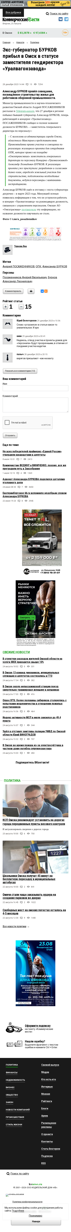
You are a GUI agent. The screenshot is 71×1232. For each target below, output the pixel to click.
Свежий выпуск (50, 1065)
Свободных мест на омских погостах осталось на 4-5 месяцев (34, 911)
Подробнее (18, 1210)
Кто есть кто (48, 1079)
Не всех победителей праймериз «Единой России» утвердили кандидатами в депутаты (32, 453)
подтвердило (29, 209)
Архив (44, 1115)
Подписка (47, 1156)
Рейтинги (46, 1101)
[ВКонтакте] (42, 291)
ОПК (38, 266)
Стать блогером (50, 1148)
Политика (12, 780)
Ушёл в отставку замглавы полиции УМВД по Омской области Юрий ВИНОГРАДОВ (34, 733)
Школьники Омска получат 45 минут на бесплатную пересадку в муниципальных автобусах (29, 879)
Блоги (44, 1108)
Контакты (47, 1141)
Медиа (45, 1072)
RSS (43, 1163)
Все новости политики (14, 926)
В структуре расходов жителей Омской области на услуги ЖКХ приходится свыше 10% (32, 660)
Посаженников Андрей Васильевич (25, 277)
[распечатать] (30, 293)
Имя (5, 383)
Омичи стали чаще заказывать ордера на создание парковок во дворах (29, 896)
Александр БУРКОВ (54, 266)
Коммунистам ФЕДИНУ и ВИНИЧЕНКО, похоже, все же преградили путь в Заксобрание (34, 467)
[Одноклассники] (45, 291)
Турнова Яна (20, 246)
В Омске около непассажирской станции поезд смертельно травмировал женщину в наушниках (31, 688)
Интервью (47, 1086)
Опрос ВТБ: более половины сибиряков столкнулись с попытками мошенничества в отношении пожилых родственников (35, 703)
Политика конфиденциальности (27, 1202)
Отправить (10, 435)
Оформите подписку (38, 1025)
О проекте (47, 1134)
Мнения (45, 1094)
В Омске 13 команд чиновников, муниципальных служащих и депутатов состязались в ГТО (31, 674)
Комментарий (10, 396)
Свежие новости (16, 652)
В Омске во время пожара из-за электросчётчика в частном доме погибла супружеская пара (33, 747)
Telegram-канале (25, 111)
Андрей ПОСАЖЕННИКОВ (19, 266)
